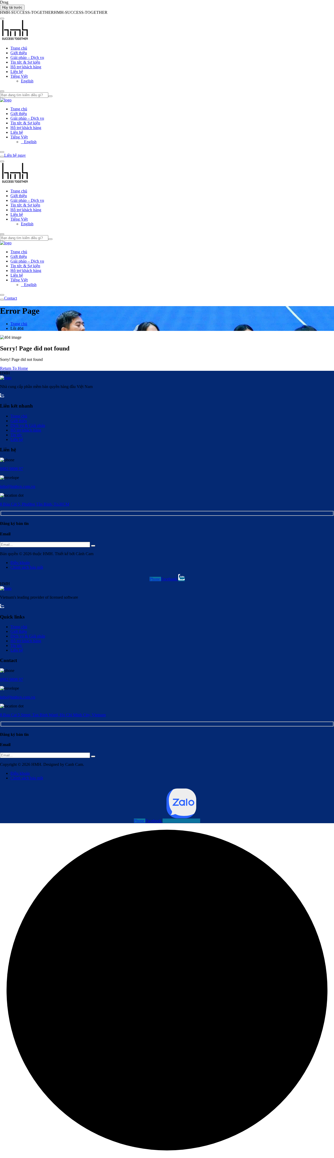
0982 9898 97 (11, 468)
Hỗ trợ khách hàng (25, 67)
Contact (10, 298)
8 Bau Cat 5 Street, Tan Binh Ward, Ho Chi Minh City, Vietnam (53, 715)
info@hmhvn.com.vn (17, 486)
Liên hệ (16, 71)
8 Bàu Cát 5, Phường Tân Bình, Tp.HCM (34, 504)
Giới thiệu (18, 53)
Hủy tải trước (12, 7)
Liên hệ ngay (15, 155)
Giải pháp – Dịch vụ (27, 57)
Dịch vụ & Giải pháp (27, 425)
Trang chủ (18, 48)
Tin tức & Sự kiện (25, 62)
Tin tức (16, 435)
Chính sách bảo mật (26, 567)
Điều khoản (20, 562)
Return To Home (14, 368)
